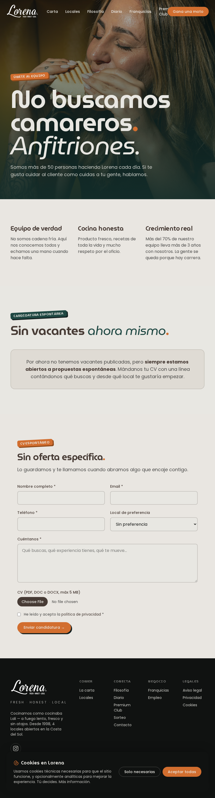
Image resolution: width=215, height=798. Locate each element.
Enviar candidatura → (44, 627)
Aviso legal (192, 690)
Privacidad (192, 697)
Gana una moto (188, 11)
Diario (116, 11)
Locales (72, 11)
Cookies (190, 705)
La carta (86, 690)
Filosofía (95, 11)
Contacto (123, 725)
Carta (52, 11)
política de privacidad (81, 614)
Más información (74, 781)
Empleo (155, 697)
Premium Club (167, 11)
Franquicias (141, 11)
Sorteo (120, 717)
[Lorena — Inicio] (22, 11)
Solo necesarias (139, 771)
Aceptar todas (182, 771)
